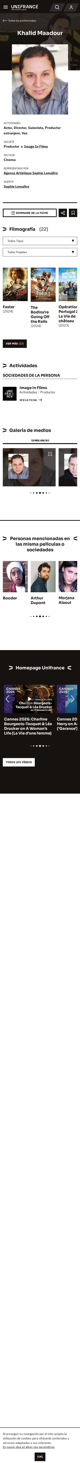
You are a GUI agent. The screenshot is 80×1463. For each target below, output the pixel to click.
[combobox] (40, 241)
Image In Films (36, 146)
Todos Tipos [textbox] (15, 241)
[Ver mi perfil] (71, 7)
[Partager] (63, 213)
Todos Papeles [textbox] (17, 252)
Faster (9, 307)
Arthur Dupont (38, 600)
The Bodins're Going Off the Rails (40, 314)
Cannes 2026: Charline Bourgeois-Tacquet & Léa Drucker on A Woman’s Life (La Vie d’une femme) (27, 726)
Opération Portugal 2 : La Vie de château (69, 314)
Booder (10, 598)
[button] (50, 454)
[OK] (40, 1456)
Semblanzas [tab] (40, 440)
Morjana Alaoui (66, 600)
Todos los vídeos (19, 762)
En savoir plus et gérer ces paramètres (29, 1447)
